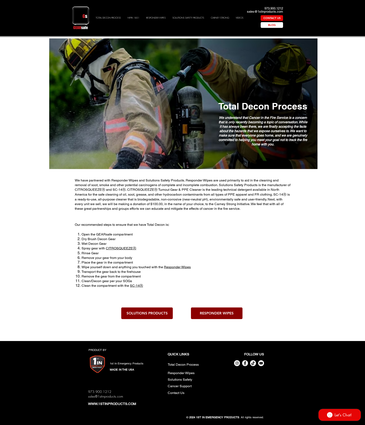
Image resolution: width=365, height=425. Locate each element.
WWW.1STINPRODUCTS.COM (112, 404)
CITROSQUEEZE (88, 190)
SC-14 (135, 286)
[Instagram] (237, 363)
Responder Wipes (177, 267)
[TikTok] (253, 363)
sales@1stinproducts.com (265, 11)
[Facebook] (245, 363)
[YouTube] (261, 363)
